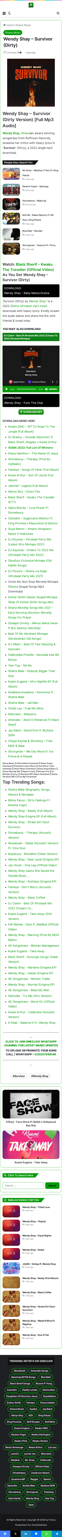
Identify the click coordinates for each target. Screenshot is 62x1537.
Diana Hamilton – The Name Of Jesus (33, 453)
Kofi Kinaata (33, 1421)
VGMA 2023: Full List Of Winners (30, 447)
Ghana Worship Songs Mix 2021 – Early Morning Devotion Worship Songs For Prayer (30, 612)
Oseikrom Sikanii (40, 1472)
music (43, 306)
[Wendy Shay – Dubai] (11, 1254)
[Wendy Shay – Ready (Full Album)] (11, 1282)
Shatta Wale (28, 1485)
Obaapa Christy (21, 1466)
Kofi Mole (50, 1421)
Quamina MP (18, 1479)
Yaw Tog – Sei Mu (20, 665)
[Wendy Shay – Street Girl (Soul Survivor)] (11, 1311)
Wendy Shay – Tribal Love (36, 1207)
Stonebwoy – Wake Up (34, 200)
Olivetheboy (19, 1472)
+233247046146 (44, 1054)
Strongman (32, 1492)
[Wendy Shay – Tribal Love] (11, 1211)
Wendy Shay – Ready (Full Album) (40, 1278)
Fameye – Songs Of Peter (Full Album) (33, 469)
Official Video (42, 1466)
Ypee (31, 1504)
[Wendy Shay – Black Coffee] (11, 1297)
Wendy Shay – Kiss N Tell (35, 1335)
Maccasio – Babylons (22, 714)
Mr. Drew (30, 1460)
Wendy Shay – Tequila (34, 1221)
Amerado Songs (39, 1370)
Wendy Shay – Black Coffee (36, 1292)
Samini (47, 1479)
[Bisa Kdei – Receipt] (11, 234)
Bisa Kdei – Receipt (32, 230)
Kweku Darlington (41, 1434)
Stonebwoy (14, 1492)
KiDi (31, 1415)
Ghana (25, 133)
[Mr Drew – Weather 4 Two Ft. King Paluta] (11, 174)
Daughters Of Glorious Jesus (22, 1396)
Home (10, 25)
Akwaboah (19, 1370)
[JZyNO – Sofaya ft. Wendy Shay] (11, 1268)
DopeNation (49, 1396)
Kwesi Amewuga (14, 1447)
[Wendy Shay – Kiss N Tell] (11, 1339)
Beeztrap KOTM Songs (23, 1377)
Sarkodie (12, 1485)
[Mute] (46, 389)
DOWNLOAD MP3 (32, 412)
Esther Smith (14, 1402)
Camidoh (12, 1389)
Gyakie (33, 1409)
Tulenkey (49, 1492)
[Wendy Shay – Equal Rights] (11, 1240)
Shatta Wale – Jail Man (23, 702)
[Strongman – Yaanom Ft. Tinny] (11, 249)
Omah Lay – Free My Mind (25, 708)
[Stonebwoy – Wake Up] (11, 204)
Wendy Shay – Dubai (33, 1249)
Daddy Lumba (29, 1389)
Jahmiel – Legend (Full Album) (28, 485)
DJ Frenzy (12, 52)
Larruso (52, 1447)
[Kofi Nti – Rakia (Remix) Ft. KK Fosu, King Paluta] (11, 218)
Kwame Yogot (18, 1434)
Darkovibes (49, 1389)
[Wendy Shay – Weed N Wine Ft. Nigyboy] (11, 1325)
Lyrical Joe (30, 1453)
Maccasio (46, 1453)
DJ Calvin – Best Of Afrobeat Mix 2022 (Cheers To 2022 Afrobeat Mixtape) (31, 337)
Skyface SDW (48, 1485)
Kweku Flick (20, 1441)
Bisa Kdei (46, 1377)
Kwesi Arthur (36, 1447)
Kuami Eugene (22, 1428)
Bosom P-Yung (44, 1383)
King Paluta (44, 1415)
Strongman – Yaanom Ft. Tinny (38, 245)
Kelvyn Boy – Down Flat (24, 491)
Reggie (34, 1479)
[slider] (53, 389)
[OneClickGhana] (31, 5)
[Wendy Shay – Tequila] (11, 1226)
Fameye (30, 1402)
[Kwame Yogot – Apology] (11, 190)
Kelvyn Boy (17, 1415)
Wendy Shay (11, 133)
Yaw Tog (49, 1498)
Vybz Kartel (14, 1498)
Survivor (19, 1076)
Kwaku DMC (41, 1428)
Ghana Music (23, 25)
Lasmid (15, 1453)
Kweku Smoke (40, 1441)
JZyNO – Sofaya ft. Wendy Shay (39, 1264)
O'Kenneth (45, 1460)
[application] (31, 389)
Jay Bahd (47, 1409)
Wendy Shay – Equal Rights (37, 1235)
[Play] (6, 389)
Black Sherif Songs (20, 1383)
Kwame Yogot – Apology (35, 186)
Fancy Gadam (47, 1402)
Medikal (15, 1460)
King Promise (14, 1421)
